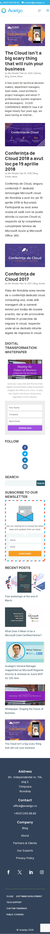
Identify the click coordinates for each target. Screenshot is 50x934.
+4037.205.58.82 (25, 813)
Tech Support (14, 902)
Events (13, 76)
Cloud (9, 896)
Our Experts (25, 850)
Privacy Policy (25, 858)
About (25, 835)
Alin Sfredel (13, 73)
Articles (37, 73)
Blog (7, 76)
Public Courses (15, 914)
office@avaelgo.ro (25, 806)
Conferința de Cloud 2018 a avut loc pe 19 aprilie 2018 (24, 161)
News (20, 76)
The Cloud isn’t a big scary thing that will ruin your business (24, 61)
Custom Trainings (16, 908)
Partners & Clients (25, 843)
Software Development (29, 896)
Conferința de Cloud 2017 (20, 276)
